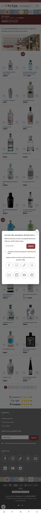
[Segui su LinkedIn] (16, 275)
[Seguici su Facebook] (9, 265)
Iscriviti (31, 246)
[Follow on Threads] (31, 265)
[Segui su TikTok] (24, 265)
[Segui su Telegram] (31, 275)
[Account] (29, 511)
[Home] (4, 511)
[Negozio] (12, 511)
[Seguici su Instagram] (16, 265)
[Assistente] (37, 511)
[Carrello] (20, 511)
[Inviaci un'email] (9, 275)
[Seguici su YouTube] (24, 275)
